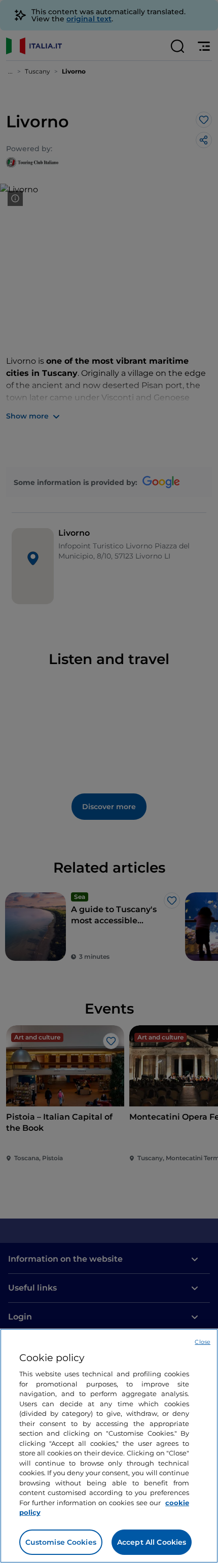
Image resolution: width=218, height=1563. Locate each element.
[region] (109, 1446)
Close (202, 1341)
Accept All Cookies (152, 1542)
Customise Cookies (60, 1542)
